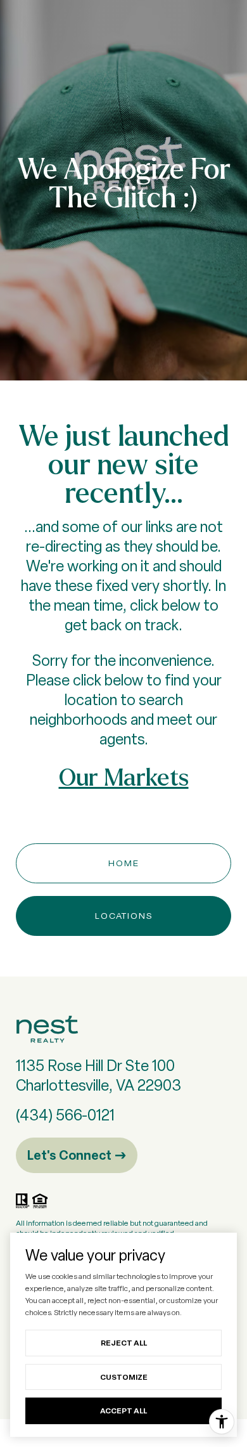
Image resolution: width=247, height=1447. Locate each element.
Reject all (124, 1342)
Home (123, 863)
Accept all (123, 1410)
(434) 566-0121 (65, 1115)
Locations (124, 915)
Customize (124, 1377)
